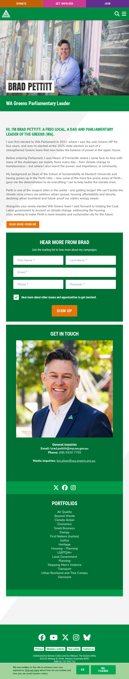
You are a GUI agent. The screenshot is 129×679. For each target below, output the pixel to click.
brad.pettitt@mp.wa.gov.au (69, 448)
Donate (21, 3)
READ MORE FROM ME (22, 224)
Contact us (88, 648)
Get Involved (64, 3)
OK (82, 669)
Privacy (39, 648)
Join (107, 3)
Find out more (32, 670)
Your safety (73, 648)
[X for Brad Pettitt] (56, 489)
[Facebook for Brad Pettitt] (65, 489)
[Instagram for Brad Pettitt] (73, 489)
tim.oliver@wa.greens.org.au (76, 461)
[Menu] (123, 13)
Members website (55, 648)
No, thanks (103, 670)
